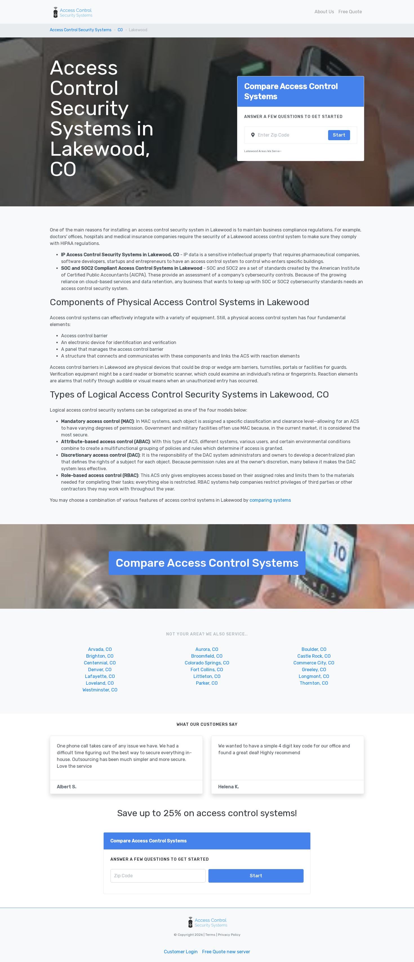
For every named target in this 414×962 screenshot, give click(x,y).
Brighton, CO (99, 656)
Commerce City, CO (313, 663)
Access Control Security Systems (81, 30)
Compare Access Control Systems (207, 563)
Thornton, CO (314, 683)
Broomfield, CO (206, 656)
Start (339, 135)
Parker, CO (207, 683)
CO (120, 30)
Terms (210, 935)
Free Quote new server (226, 951)
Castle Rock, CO (314, 656)
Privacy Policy (229, 935)
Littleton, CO (207, 676)
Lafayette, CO (100, 676)
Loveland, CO (100, 683)
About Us (324, 11)
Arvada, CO (100, 649)
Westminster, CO (100, 690)
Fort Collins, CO (207, 669)
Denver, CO (100, 669)
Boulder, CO (314, 649)
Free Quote (350, 11)
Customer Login (181, 951)
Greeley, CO (314, 669)
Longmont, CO (314, 676)
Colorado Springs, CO (207, 663)
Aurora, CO (206, 649)
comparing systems (270, 500)
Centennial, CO (100, 663)
